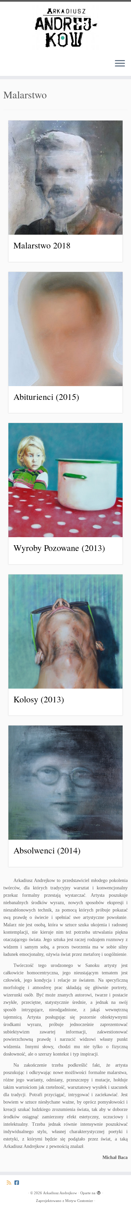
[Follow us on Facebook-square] (18, 1182)
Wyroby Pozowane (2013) (59, 547)
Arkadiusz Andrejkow (60, 1193)
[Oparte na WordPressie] (98, 1192)
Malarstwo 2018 (42, 245)
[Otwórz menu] (120, 64)
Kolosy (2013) (38, 699)
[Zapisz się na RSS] (10, 1182)
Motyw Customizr (79, 1201)
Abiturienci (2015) (46, 396)
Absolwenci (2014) (47, 850)
